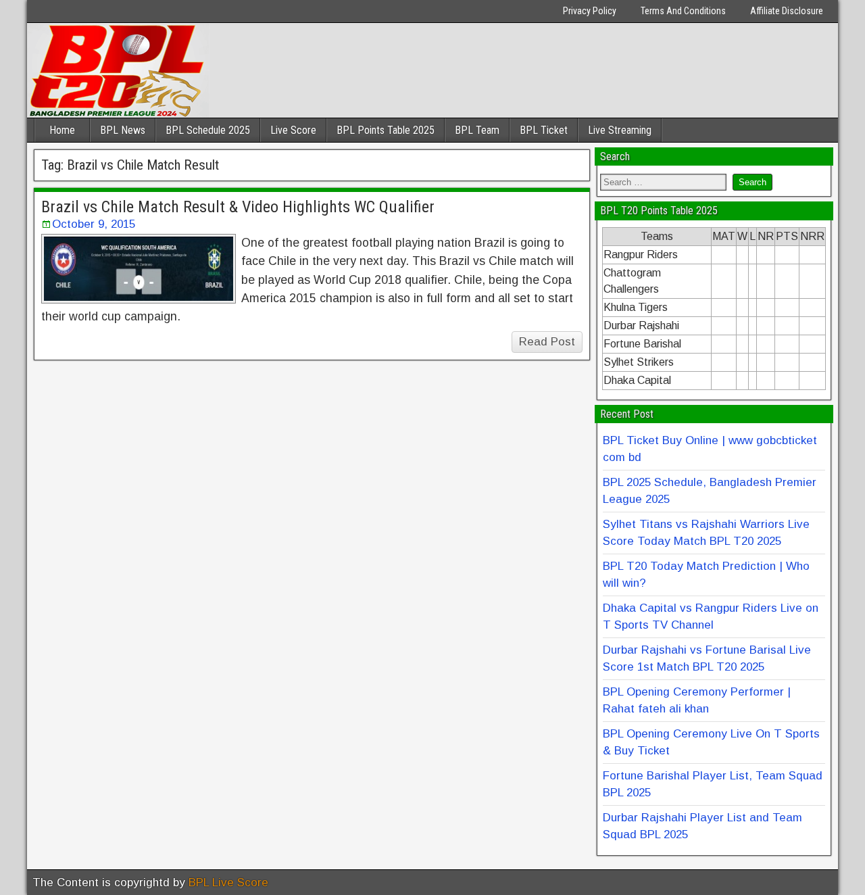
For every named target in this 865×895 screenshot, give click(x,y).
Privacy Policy (589, 10)
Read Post (547, 341)
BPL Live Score (228, 882)
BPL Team (477, 130)
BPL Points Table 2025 (386, 130)
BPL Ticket (544, 130)
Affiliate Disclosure (786, 10)
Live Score (293, 130)
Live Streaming (619, 130)
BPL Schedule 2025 (208, 130)
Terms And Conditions (683, 10)
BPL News (122, 130)
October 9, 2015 (93, 224)
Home (62, 130)
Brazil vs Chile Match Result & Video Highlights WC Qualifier (238, 206)
